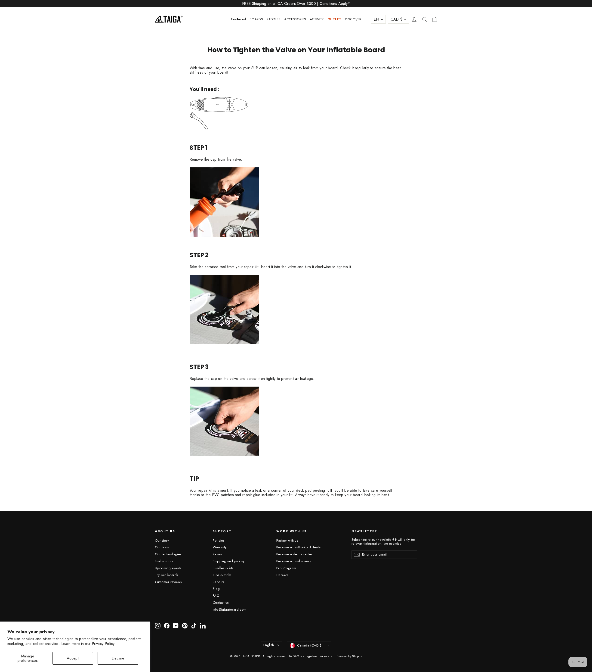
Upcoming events (168, 568)
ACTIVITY (317, 19)
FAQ (216, 595)
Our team (162, 547)
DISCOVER (353, 19)
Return (217, 554)
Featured (238, 19)
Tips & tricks (222, 575)
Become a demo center (294, 554)
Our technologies (168, 554)
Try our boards (166, 575)
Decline (118, 658)
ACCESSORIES (295, 19)
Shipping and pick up (229, 561)
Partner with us (287, 540)
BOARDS (256, 19)
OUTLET (334, 19)
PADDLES (274, 19)
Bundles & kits (223, 568)
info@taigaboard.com (230, 609)
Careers (282, 575)
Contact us (221, 602)
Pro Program (286, 568)
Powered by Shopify (349, 656)
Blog (216, 588)
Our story (162, 540)
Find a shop (164, 561)
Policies (219, 540)
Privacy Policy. (104, 643)
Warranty (220, 547)
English (268, 644)
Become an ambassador (295, 561)
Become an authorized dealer (299, 547)
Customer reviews (168, 581)
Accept (73, 658)
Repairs (218, 581)
